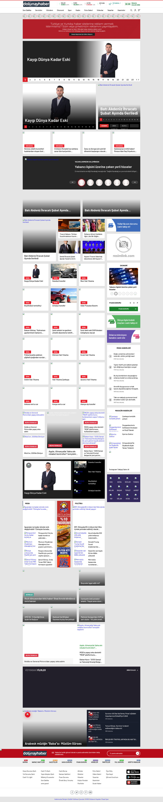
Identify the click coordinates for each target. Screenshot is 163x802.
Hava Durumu (67, 761)
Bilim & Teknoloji (124, 126)
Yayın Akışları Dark (47, 774)
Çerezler (81, 799)
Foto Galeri (88, 10)
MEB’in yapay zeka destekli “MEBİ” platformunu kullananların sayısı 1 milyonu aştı (90, 653)
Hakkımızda (58, 799)
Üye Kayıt (109, 774)
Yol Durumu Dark (29, 774)
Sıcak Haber (97, 783)
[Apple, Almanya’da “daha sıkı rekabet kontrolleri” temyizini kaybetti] (91, 633)
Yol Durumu (119, 761)
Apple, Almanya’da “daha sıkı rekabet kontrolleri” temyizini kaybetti (91, 646)
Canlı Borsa (63, 771)
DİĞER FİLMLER (131, 670)
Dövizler (80, 774)
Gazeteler (121, 10)
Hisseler (94, 761)
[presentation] (136, 79)
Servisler (38, 10)
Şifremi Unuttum (112, 777)
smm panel (45, 783)
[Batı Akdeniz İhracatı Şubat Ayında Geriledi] (39, 236)
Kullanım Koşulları (95, 799)
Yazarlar (110, 10)
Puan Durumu (82, 761)
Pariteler (106, 761)
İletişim (65, 799)
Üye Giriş (109, 771)
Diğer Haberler (114, 126)
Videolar (100, 10)
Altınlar (80, 771)
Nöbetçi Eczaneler (47, 777)
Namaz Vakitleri (38, 761)
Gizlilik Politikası (73, 799)
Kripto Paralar (134, 761)
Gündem (49, 10)
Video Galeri (97, 774)
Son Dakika (27, 10)
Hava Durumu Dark (29, 771)
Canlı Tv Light (27, 777)
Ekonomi (60, 10)
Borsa (25, 761)
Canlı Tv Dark (45, 771)
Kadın (78, 10)
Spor (70, 10)
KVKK (87, 799)
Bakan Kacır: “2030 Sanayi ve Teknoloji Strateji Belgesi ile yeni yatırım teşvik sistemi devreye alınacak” (91, 660)
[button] (25, 80)
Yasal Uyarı (105, 799)
